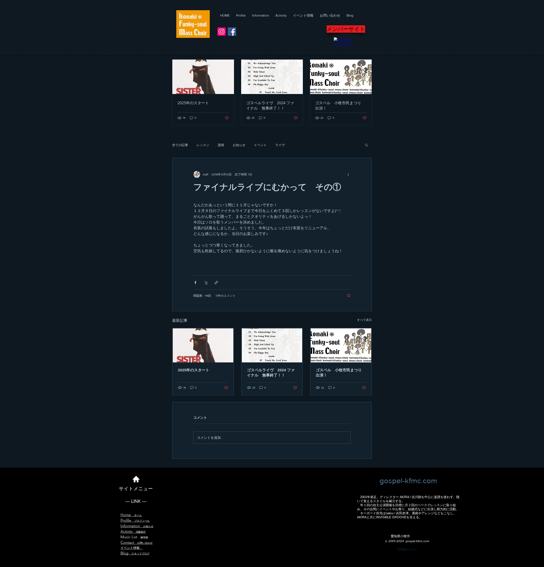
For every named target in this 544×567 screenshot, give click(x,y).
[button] (366, 145)
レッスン (203, 145)
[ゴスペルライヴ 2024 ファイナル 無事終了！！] (272, 345)
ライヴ (280, 145)
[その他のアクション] (348, 174)
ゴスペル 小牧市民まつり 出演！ (341, 372)
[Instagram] (221, 31)
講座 (221, 145)
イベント (260, 145)
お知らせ (239, 145)
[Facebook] (232, 31)
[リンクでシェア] (216, 283)
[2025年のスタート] (203, 345)
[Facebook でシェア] (195, 283)
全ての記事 (180, 145)
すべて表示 (364, 320)
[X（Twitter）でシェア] (206, 283)
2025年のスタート (193, 370)
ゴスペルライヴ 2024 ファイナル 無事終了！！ (271, 372)
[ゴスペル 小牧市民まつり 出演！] (341, 345)
